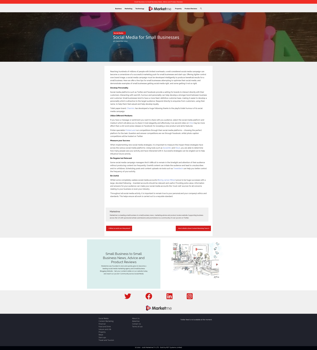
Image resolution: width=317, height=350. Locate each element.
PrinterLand (130, 130)
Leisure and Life (105, 329)
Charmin (130, 108)
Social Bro (167, 148)
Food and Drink (105, 326)
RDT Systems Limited (174, 347)
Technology (139, 8)
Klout (177, 148)
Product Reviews (191, 8)
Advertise (136, 321)
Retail (101, 335)
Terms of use (137, 326)
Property (178, 8)
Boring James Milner (166, 180)
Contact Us (136, 324)
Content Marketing (106, 321)
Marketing (128, 8)
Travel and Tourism (106, 340)
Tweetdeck (178, 168)
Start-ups (102, 337)
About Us (136, 318)
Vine (191, 123)
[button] (201, 8)
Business (118, 8)
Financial (102, 324)
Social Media (118, 33)
